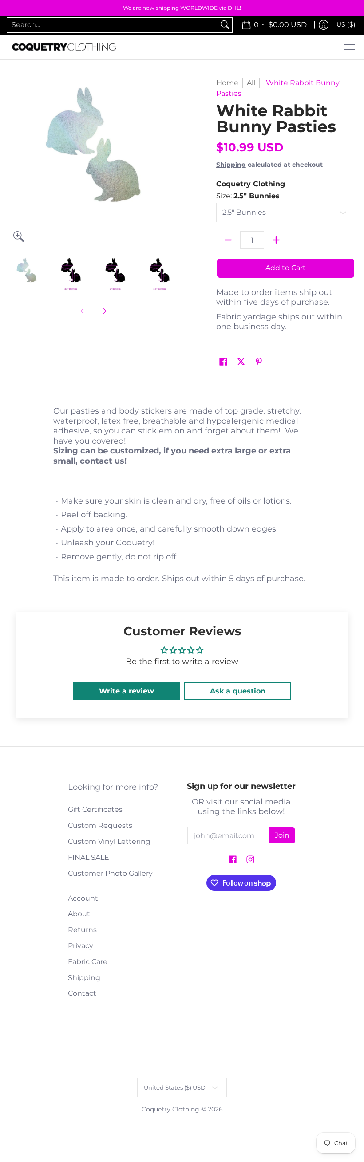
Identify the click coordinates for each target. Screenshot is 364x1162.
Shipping (231, 165)
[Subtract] (228, 240)
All (251, 83)
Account (83, 898)
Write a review (126, 691)
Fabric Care (87, 961)
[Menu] (349, 47)
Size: (248, 196)
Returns (82, 930)
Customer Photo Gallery (110, 873)
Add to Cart (285, 268)
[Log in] (323, 25)
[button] (223, 362)
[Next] (171, 162)
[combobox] (112, 25)
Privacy (80, 945)
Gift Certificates (95, 809)
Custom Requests (100, 825)
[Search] (225, 25)
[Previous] (15, 162)
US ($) (346, 24)
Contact (82, 993)
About (79, 914)
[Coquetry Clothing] (64, 47)
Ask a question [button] (237, 691)
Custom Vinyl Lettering (109, 841)
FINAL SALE (88, 857)
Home (227, 83)
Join (282, 835)
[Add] (276, 240)
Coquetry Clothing (250, 184)
